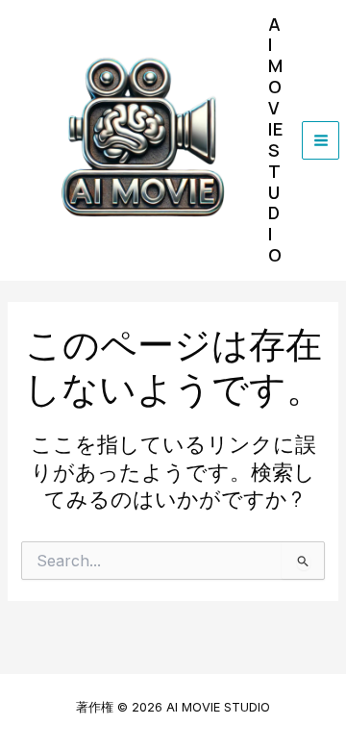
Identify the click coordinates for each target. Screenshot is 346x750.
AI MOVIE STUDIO (275, 139)
